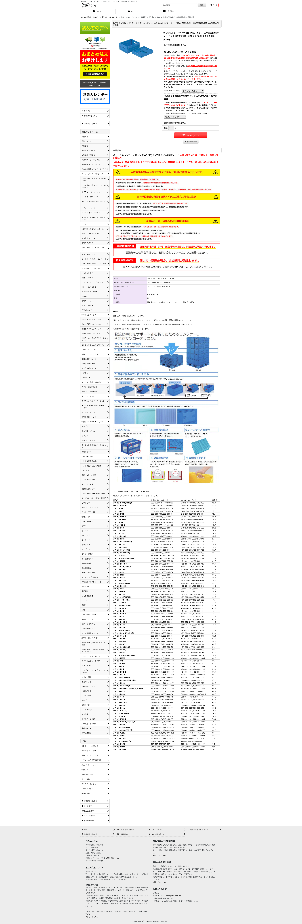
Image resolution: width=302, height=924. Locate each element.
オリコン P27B (118, 539)
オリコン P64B (119, 700)
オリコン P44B (119, 619)
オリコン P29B (119, 544)
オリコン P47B (119, 625)
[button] (204, 11)
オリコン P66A (119, 708)
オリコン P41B (118, 617)
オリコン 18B (118, 522)
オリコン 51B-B (119, 664)
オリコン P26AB (119, 536)
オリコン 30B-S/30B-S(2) (123, 558)
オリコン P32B (119, 578)
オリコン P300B (119, 750)
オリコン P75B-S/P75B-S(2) (124, 722)
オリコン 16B (118, 508)
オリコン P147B (119, 744)
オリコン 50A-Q (119, 636)
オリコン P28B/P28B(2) (122, 542)
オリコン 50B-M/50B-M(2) (124, 655)
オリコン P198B (119, 747)
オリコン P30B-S (120, 564)
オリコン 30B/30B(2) (121, 553)
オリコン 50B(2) (119, 650)
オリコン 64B (118, 697)
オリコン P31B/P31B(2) (122, 567)
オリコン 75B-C (119, 716)
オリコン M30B (119, 561)
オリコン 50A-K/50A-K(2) (123, 633)
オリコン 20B (118, 528)
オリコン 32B (118, 572)
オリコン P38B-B (119, 586)
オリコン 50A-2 (119, 641)
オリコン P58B (119, 683)
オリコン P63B (119, 694)
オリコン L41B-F (119, 614)
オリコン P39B (119, 594)
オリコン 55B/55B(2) (121, 677)
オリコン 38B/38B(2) (121, 583)
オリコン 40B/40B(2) (121, 600)
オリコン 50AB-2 (120, 644)
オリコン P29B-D (120, 547)
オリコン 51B (118, 661)
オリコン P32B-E (119, 580)
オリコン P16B (118, 514)
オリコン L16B (118, 511)
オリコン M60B (119, 691)
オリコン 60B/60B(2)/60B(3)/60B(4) (128, 689)
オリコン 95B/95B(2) (121, 727)
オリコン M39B (119, 591)
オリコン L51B (118, 666)
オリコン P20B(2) (120, 531)
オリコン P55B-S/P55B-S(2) (124, 680)
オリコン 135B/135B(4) (122, 741)
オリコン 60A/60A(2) (121, 686)
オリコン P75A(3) (120, 711)
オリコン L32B (118, 575)
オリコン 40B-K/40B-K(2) (123, 605)
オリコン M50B (119, 658)
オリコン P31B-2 (119, 569)
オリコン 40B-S (119, 608)
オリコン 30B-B (119, 555)
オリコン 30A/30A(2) (121, 550)
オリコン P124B (119, 738)
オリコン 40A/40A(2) (122, 597)
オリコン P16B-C (119, 519)
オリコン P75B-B (119, 719)
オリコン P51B (118, 669)
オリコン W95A (119, 733)
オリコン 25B (118, 533)
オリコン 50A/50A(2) (121, 630)
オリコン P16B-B (119, 517)
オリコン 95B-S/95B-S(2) (123, 730)
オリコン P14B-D (119, 506)
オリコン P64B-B (120, 702)
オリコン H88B (119, 725)
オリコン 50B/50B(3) (121, 647)
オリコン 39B (118, 589)
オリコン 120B (118, 736)
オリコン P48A (119, 628)
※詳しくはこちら (112, 858)
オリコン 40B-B (119, 603)
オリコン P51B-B (119, 672)
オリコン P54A (119, 675)
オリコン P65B (119, 705)
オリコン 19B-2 (119, 525)
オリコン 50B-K (119, 653)
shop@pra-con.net (173, 896)
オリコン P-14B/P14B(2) (122, 503)
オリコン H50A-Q (120, 639)
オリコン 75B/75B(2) (121, 713)
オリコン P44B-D (120, 622)
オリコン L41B (118, 611)
